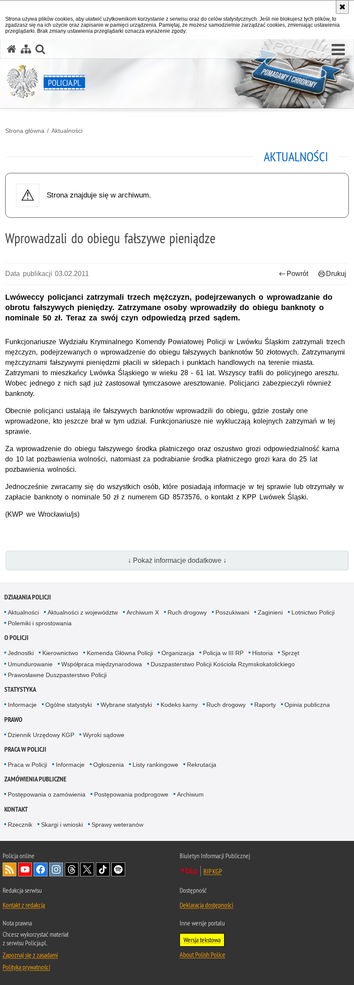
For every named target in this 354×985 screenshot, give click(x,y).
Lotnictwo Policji (313, 612)
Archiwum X (142, 612)
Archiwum (190, 794)
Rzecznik (20, 824)
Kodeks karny (179, 704)
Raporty (265, 704)
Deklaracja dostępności (206, 904)
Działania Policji (27, 597)
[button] (338, 50)
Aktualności (66, 130)
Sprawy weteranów (117, 824)
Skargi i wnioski (62, 824)
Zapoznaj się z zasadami (30, 954)
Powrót (297, 273)
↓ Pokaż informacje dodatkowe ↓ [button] (177, 560)
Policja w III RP (223, 652)
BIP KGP (212, 871)
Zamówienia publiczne (35, 779)
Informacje (22, 704)
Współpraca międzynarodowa (101, 664)
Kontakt (16, 809)
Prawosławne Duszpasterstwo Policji (57, 674)
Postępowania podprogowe (131, 794)
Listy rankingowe (155, 764)
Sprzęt (290, 652)
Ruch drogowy (187, 612)
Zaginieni (270, 612)
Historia (262, 652)
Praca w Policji (25, 749)
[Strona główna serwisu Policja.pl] (11, 49)
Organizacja (177, 652)
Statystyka (20, 689)
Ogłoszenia (108, 764)
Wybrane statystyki (126, 704)
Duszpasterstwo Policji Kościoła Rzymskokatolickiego (223, 664)
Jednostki (21, 652)
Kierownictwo (60, 652)
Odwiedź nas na (25, 869)
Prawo (13, 719)
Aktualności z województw (82, 612)
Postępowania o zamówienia (46, 794)
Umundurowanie (30, 664)
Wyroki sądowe (103, 734)
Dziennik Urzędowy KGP (41, 734)
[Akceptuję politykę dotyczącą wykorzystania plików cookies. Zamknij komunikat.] (342, 7)
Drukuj (336, 273)
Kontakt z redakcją (24, 904)
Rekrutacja (201, 764)
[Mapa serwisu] (26, 49)
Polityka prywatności (26, 967)
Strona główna (24, 130)
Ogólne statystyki (68, 704)
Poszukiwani (232, 612)
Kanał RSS (9, 869)
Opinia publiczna (307, 704)
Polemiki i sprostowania (40, 623)
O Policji (16, 637)
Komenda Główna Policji (120, 652)
